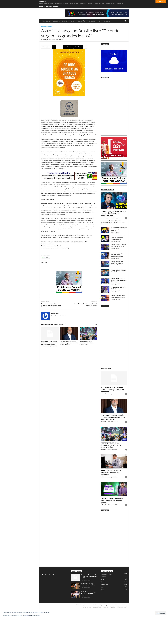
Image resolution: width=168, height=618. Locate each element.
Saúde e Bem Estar (99, 3)
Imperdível (72, 3)
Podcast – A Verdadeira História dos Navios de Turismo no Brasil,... (117, 263)
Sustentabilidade (110, 3)
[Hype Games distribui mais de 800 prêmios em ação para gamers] (114, 489)
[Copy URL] (57, 47)
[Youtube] (53, 574)
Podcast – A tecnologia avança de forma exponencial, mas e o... (117, 254)
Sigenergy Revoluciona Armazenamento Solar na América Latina (87, 343)
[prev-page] (94, 324)
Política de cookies (35, 615)
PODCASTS (56, 21)
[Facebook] (43, 574)
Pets (77, 3)
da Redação (45, 39)
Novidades (82, 3)
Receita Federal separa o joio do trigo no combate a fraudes (89, 593)
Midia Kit (107, 21)
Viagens (66, 3)
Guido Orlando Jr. (105, 218)
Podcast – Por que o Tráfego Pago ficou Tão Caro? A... (118, 245)
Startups (65, 21)
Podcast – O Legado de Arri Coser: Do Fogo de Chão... (118, 296)
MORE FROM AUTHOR (59, 324)
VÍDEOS (41, 3)
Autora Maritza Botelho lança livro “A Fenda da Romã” (85, 305)
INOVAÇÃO (81, 21)
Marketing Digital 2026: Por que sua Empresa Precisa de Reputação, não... (113, 213)
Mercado (103, 582)
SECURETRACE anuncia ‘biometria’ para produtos (88, 584)
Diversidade (120, 3)
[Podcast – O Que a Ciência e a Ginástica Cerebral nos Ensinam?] (105, 272)
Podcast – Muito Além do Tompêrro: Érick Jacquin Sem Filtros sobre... (118, 280)
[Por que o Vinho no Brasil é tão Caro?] (105, 289)
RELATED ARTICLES (47, 324)
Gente (51, 3)
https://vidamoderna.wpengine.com (58, 315)
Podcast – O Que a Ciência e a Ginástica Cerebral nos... (119, 271)
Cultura (90, 3)
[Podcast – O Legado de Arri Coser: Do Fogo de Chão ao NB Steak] (105, 298)
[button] (125, 21)
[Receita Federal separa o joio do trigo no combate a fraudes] (75, 594)
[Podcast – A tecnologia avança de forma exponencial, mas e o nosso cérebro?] (105, 255)
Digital (102, 590)
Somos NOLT (47, 21)
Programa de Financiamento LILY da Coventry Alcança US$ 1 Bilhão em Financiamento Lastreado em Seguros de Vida (49, 344)
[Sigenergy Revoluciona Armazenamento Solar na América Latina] (88, 333)
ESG (100, 21)
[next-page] (96, 324)
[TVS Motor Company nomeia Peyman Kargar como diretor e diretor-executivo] (69, 333)
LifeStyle (46, 3)
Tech (72, 21)
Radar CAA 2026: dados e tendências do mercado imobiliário (111, 472)
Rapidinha (42, 6)
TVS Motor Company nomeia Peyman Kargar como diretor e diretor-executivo (68, 343)
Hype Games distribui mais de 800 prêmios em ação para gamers (112, 500)
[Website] (50, 574)
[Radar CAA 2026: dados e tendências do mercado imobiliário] (114, 461)
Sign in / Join (42, 1)
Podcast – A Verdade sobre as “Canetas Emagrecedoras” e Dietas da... (119, 229)
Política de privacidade (52, 6)
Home (42, 25)
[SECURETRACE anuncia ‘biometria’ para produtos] (75, 586)
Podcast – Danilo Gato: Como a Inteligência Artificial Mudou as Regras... (119, 237)
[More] (85, 47)
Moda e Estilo (58, 3)
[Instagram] (46, 574)
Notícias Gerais (104, 584)
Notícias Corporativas (56, 25)
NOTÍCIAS (103, 579)
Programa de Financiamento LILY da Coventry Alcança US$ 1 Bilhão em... (113, 389)
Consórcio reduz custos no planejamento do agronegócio (51, 305)
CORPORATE (91, 21)
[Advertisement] (114, 107)
